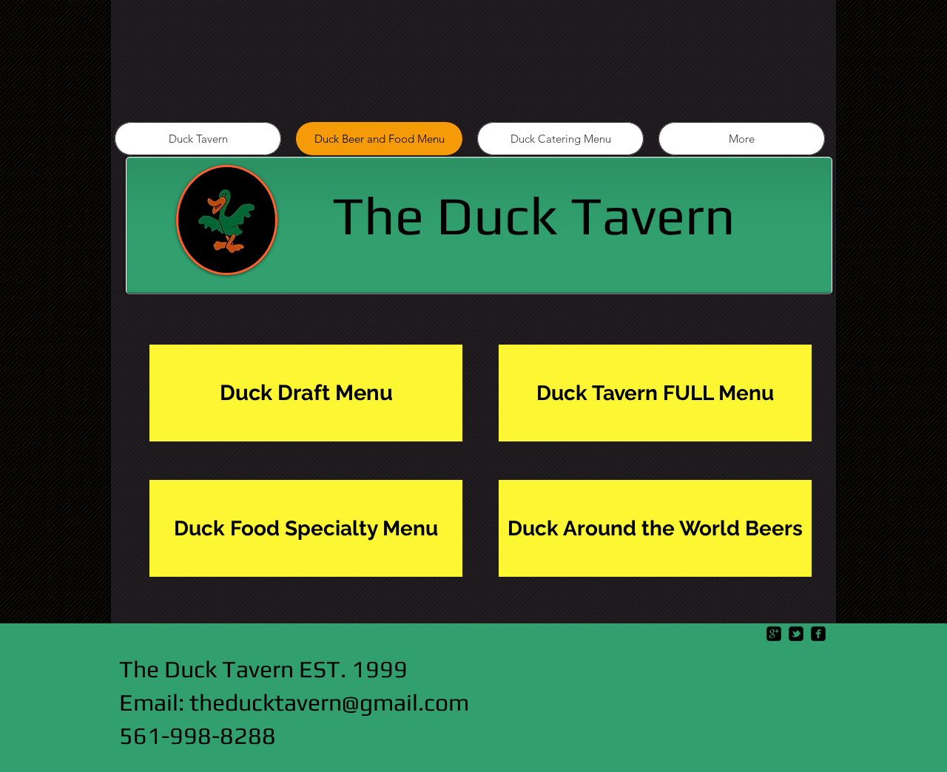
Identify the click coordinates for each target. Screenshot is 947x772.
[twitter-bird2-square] (796, 633)
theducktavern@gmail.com (329, 702)
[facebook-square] (818, 633)
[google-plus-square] (773, 633)
